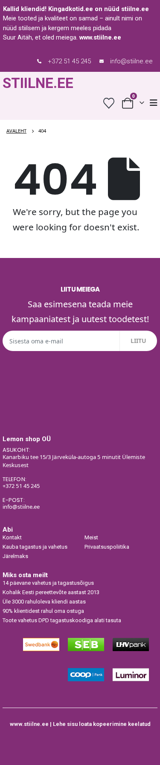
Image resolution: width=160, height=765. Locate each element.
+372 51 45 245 (69, 61)
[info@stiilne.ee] (101, 61)
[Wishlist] (108, 103)
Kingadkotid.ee (70, 9)
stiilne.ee (135, 9)
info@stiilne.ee (131, 61)
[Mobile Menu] (153, 103)
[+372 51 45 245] (39, 61)
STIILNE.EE (38, 83)
